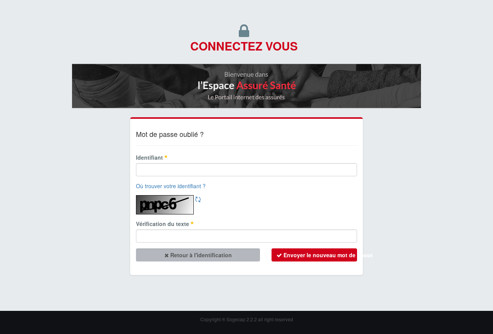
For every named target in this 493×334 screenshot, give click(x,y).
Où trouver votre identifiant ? (171, 186)
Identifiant (150, 157)
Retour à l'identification (200, 255)
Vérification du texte (163, 224)
